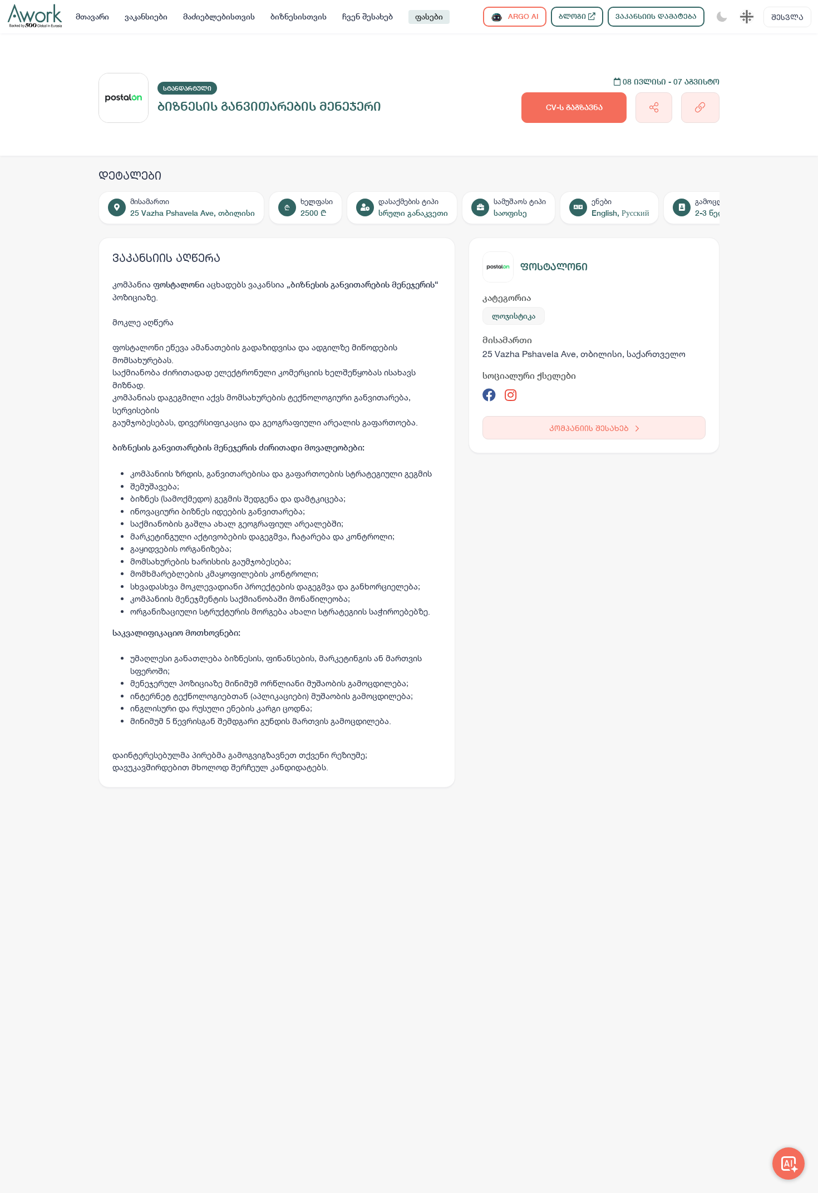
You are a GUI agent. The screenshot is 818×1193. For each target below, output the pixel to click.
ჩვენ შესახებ (367, 16)
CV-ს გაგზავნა (574, 107)
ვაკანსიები (146, 16)
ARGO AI (522, 16)
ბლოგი (573, 16)
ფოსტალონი (554, 267)
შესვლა (787, 17)
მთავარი (92, 16)
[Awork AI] (788, 1163)
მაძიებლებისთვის (219, 16)
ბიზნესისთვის (298, 16)
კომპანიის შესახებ (590, 428)
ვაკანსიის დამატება (656, 16)
